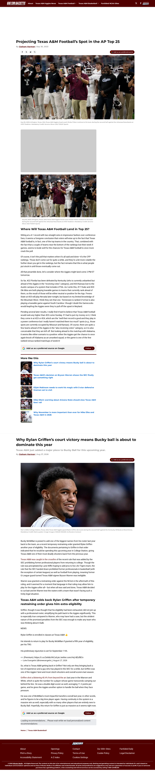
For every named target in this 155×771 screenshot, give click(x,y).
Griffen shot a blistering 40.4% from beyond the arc (44, 677)
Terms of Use (79, 753)
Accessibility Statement (31, 757)
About (30, 3)
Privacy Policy (57, 753)
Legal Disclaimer (127, 753)
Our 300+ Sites (103, 749)
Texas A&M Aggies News (45, 3)
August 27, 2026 (60, 660)
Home (23, 730)
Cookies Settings (80, 757)
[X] (136, 3)
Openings (55, 749)
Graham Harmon (27, 47)
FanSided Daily (126, 749)
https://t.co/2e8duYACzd (45, 657)
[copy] (34, 52)
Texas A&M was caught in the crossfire (38, 559)
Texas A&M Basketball (37, 730)
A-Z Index (55, 757)
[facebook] (140, 3)
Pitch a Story (26, 753)
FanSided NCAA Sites (110, 3)
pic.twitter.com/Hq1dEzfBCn (70, 657)
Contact (76, 749)
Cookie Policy (103, 753)
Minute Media (18, 763)
